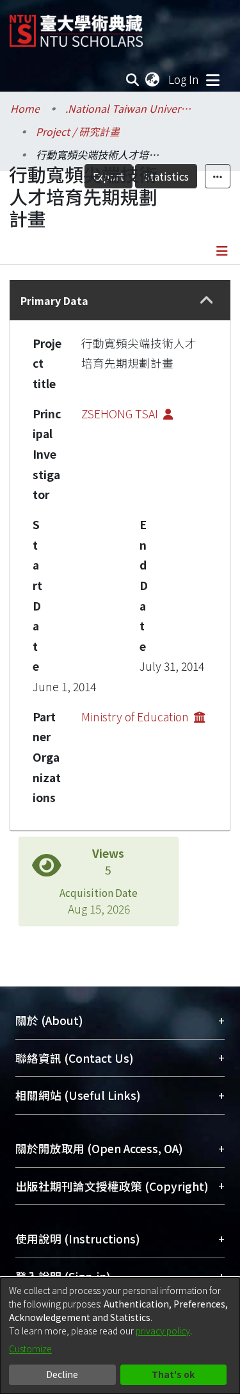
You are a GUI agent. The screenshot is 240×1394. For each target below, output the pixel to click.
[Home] (76, 26)
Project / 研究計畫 (78, 131)
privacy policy (163, 1330)
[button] (206, 300)
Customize (30, 1348)
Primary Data (54, 300)
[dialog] (120, 1335)
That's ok (173, 1374)
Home (25, 108)
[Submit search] (133, 79)
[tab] (120, 300)
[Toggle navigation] (212, 79)
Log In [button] (184, 79)
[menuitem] (153, 79)
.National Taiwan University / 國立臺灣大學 (129, 108)
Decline (62, 1374)
